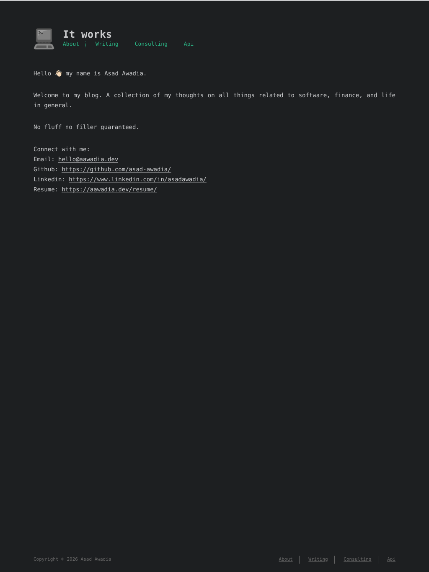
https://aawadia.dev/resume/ (109, 189)
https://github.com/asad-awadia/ (116, 169)
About (71, 44)
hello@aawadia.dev (88, 159)
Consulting (151, 44)
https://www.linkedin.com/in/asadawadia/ (138, 179)
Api (189, 44)
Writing (107, 44)
